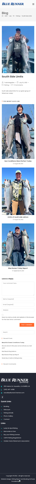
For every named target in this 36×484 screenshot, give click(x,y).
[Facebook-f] (2, 397)
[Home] (2, 16)
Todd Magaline (9, 82)
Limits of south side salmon (18, 217)
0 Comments (18, 85)
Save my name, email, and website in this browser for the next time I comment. (18, 318)
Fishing (6, 85)
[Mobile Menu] (33, 4)
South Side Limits (27, 16)
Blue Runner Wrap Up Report (10, 355)
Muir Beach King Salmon (9, 351)
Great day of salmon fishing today (12, 358)
